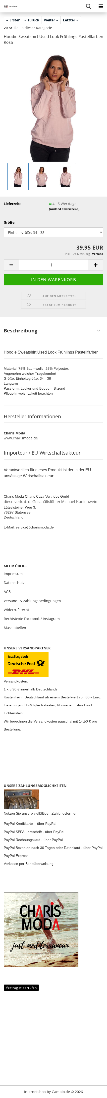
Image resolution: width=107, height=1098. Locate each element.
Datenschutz (14, 582)
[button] (11, 264)
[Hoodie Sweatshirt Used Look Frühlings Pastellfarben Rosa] (53, 105)
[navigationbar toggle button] (101, 6)
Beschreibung (20, 330)
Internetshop (35, 1091)
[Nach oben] (13, 1090)
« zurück (31, 20)
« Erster (13, 20)
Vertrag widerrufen (21, 988)
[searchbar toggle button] (88, 6)
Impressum (13, 573)
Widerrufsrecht (16, 609)
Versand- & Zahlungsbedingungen (32, 600)
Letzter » (70, 20)
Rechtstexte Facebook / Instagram (32, 618)
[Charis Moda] (10, 6)
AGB (7, 591)
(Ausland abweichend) (64, 209)
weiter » (51, 20)
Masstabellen (15, 627)
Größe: (9, 222)
